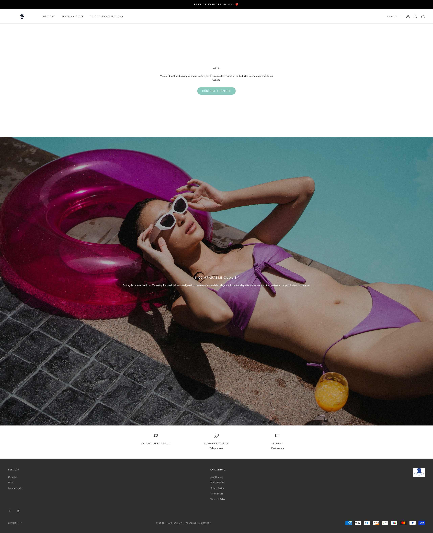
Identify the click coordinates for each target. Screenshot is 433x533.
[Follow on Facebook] (10, 511)
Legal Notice (216, 477)
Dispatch (12, 477)
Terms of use (216, 493)
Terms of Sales (217, 499)
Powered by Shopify (198, 523)
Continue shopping (216, 91)
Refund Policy (217, 488)
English (392, 16)
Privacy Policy (217, 482)
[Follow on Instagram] (18, 511)
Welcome (49, 16)
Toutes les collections (106, 16)
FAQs (11, 482)
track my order (73, 16)
